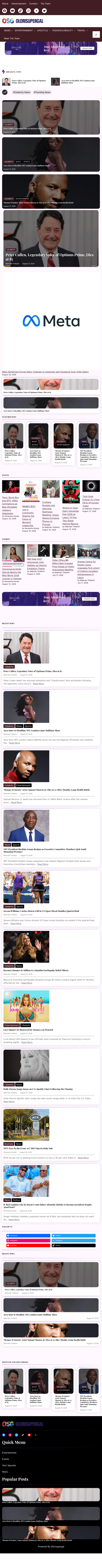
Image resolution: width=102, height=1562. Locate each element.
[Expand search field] (96, 34)
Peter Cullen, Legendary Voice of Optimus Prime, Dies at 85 (27, 128)
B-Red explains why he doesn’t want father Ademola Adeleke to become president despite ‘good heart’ (47, 1205)
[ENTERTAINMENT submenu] (34, 30)
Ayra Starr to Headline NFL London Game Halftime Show (29, 82)
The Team (45, 3)
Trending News (42, 92)
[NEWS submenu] (12, 30)
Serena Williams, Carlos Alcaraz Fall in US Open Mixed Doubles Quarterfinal (41, 911)
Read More (38, 683)
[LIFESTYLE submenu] (49, 30)
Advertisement (18, 3)
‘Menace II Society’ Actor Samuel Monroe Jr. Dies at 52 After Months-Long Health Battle (79, 82)
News (84, 441)
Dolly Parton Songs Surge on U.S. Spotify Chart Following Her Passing (38, 1089)
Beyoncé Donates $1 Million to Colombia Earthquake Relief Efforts (35, 970)
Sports (27, 162)
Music (18, 162)
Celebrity (9, 125)
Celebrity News (22, 92)
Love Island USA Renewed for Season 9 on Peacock (28, 1029)
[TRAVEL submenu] (87, 30)
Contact (33, 3)
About (5, 3)
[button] (7, 269)
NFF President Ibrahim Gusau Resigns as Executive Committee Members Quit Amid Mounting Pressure (88, 456)
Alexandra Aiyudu (9, 1152)
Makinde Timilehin (12, 264)
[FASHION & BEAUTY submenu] (74, 30)
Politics (16, 1200)
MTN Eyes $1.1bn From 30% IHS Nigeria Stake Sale (28, 1148)
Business (9, 1144)
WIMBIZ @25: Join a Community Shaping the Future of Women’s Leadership (29, 516)
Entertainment (22, 199)
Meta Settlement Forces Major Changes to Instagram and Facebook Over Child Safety (45, 371)
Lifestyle (25, 1025)
